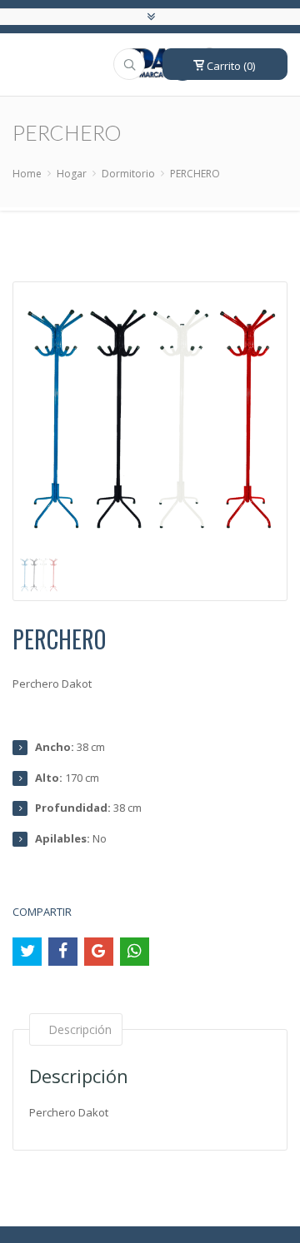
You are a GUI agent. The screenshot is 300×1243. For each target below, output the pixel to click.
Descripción (80, 1029)
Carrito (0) (229, 65)
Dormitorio (128, 174)
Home (27, 174)
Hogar (72, 174)
